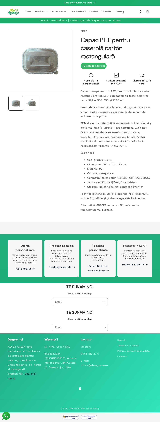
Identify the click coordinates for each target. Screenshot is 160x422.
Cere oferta (23, 269)
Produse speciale (60, 267)
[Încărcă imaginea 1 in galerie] (16, 103)
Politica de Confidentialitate (134, 351)
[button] (41, 12)
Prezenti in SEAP (133, 264)
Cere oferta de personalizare (98, 268)
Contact (122, 356)
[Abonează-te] (104, 301)
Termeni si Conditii (128, 345)
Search (121, 340)
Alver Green (74, 408)
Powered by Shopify (90, 408)
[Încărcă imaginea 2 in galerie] (32, 103)
